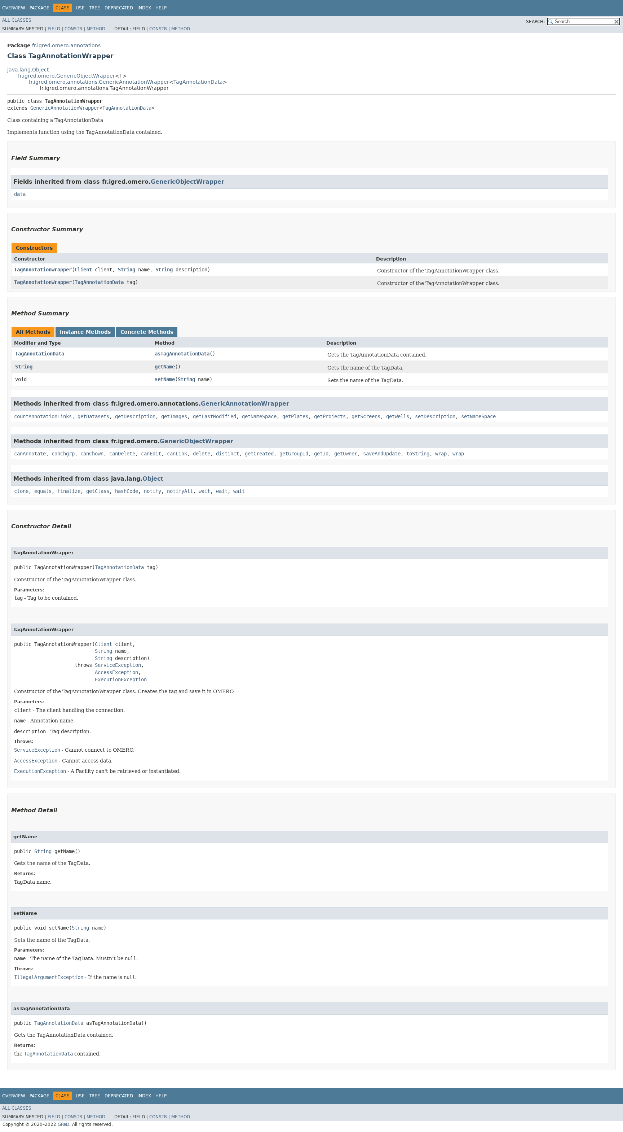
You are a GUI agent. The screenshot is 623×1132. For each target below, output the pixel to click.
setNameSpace (478, 416)
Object (152, 478)
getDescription (135, 416)
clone (21, 491)
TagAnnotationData (198, 82)
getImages (174, 416)
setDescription (435, 416)
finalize (68, 491)
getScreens (366, 416)
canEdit (151, 453)
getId (321, 453)
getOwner (345, 453)
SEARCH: (535, 21)
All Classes (16, 20)
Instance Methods (85, 332)
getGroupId (293, 453)
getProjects (330, 416)
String (126, 269)
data (20, 194)
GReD (63, 1124)
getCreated (259, 453)
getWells (397, 416)
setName (165, 379)
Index (144, 7)
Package (39, 7)
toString (417, 453)
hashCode (126, 491)
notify (152, 491)
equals (43, 491)
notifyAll (180, 491)
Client (83, 269)
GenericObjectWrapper (187, 181)
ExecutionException (121, 679)
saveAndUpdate (382, 453)
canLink (177, 453)
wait (204, 491)
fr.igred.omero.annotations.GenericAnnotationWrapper (99, 82)
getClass (97, 491)
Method (96, 28)
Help (161, 7)
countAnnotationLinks (43, 416)
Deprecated (119, 7)
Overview (13, 7)
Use (80, 7)
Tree (94, 7)
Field (54, 28)
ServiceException (118, 665)
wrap (441, 453)
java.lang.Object (28, 70)
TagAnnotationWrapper (43, 269)
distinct (227, 453)
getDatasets (93, 416)
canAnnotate (30, 453)
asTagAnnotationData (182, 354)
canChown (91, 453)
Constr (73, 28)
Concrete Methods (146, 332)
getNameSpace (259, 416)
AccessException (116, 672)
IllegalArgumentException (48, 977)
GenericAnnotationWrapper (65, 108)
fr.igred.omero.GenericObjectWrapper (66, 76)
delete (201, 453)
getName (165, 367)
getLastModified (214, 416)
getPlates (295, 416)
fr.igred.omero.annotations (66, 45)
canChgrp (63, 453)
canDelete (122, 453)
